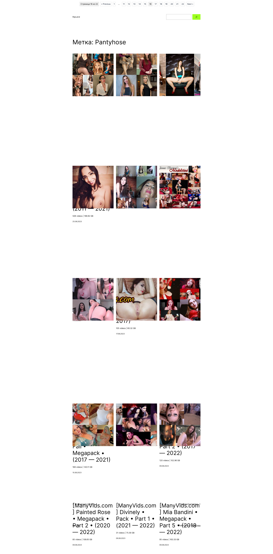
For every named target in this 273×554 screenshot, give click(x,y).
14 (140, 4)
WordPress (195, 525)
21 (177, 4)
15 (145, 4)
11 (124, 4)
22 (183, 4)
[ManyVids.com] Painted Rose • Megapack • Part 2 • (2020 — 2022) (93, 518)
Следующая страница (189, 504)
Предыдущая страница (84, 504)
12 (129, 4)
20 (172, 4)
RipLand (76, 17)
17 (156, 4)
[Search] (196, 17)
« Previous (105, 4)
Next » (190, 4)
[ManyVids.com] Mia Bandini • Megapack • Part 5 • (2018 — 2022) (179, 518)
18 (161, 4)
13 (134, 4)
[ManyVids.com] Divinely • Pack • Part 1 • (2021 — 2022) (136, 515)
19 (166, 4)
